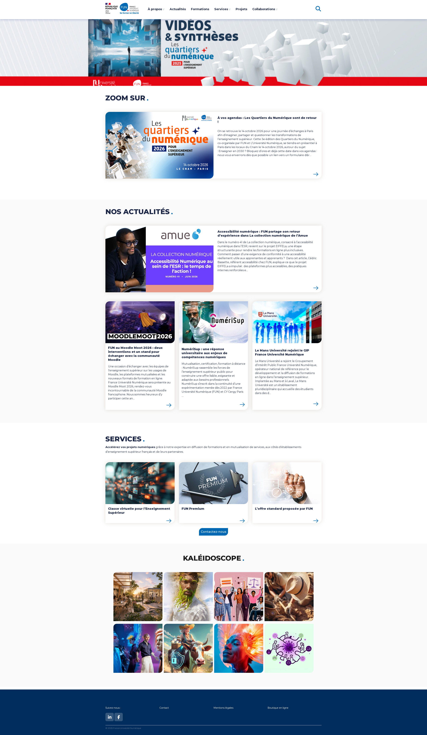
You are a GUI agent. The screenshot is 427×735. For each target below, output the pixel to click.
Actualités (178, 9)
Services (221, 9)
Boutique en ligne (278, 707)
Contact (164, 707)
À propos (155, 9)
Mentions (219, 707)
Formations (200, 9)
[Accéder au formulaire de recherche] (318, 9)
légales (229, 707)
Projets (241, 9)
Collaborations (263, 9)
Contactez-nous (213, 532)
